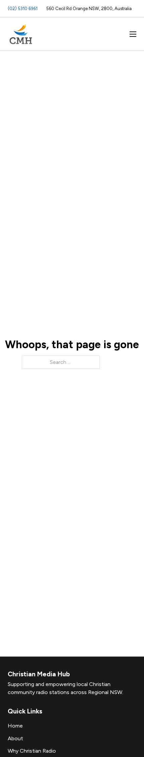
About (15, 738)
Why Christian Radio (32, 751)
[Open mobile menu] (133, 34)
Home (15, 726)
